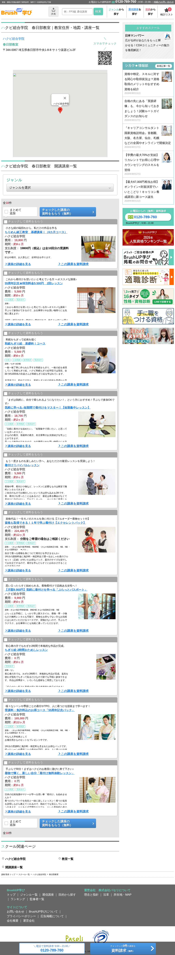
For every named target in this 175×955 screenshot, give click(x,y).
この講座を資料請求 (75, 264)
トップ (11, 894)
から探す (116, 11)
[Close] (65, 98)
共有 (53, 13)
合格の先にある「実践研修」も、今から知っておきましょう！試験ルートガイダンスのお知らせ (141, 110)
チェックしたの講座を (123, 948)
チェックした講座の (57, 211)
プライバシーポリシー (21, 916)
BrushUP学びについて (43, 911)
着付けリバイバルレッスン (22, 465)
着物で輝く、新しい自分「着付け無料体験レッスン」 (40, 773)
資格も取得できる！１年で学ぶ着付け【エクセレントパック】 (45, 522)
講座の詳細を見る (19, 264)
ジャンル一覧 (29, 894)
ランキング (18, 899)
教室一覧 (67, 858)
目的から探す (67, 894)
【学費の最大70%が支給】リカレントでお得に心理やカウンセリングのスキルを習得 (141, 164)
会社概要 (12, 920)
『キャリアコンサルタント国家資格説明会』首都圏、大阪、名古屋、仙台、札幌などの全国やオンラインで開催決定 (147, 137)
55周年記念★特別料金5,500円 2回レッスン (34, 283)
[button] (60, 110)
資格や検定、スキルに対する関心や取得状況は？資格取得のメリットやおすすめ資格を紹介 (141, 83)
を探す (134, 11)
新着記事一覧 (163, 66)
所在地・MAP (122, 894)
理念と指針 (91, 894)
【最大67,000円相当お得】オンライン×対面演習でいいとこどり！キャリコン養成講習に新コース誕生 (141, 191)
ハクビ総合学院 (13, 38)
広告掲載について (52, 916)
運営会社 (29, 920)
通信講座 (48, 894)
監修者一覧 (37, 899)
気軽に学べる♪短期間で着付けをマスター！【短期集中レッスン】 (48, 407)
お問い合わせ (15, 911)
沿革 (106, 894)
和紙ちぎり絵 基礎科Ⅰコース (25, 343)
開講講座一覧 (14, 867)
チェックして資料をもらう (25, 221)
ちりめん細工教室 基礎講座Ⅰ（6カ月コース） (36, 232)
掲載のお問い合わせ (164, 2)
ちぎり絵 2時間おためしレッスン (26, 649)
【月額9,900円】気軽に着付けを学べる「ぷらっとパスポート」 (46, 589)
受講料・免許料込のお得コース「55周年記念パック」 (40, 710)
